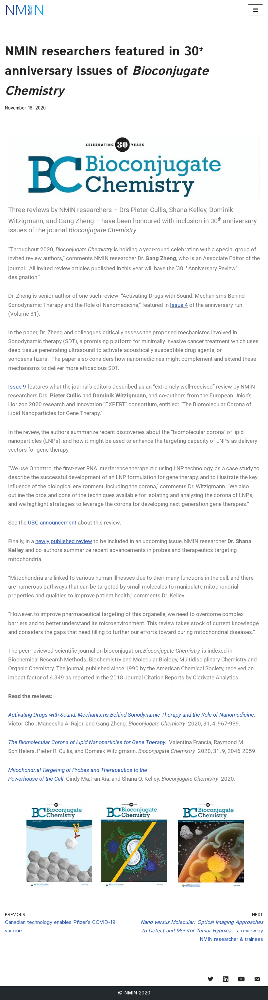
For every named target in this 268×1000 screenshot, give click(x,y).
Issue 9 (17, 386)
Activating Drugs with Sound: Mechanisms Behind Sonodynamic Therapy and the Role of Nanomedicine (131, 714)
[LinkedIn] (225, 979)
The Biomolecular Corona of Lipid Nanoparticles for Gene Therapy (86, 742)
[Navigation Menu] (255, 9)
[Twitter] (211, 979)
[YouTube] (241, 979)
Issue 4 (179, 305)
